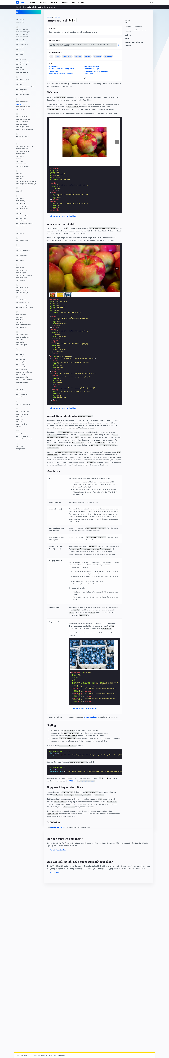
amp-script (19, 352)
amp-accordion (21, 42)
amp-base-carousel (22, 79)
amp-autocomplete (22, 72)
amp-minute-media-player (24, 275)
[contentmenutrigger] (138, 20)
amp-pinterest (20, 317)
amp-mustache (21, 280)
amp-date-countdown (23, 119)
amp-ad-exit (20, 47)
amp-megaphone (21, 273)
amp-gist (19, 179)
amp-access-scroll (22, 37)
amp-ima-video (21, 203)
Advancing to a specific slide (134, 26)
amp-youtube (20, 449)
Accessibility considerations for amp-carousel (136, 30)
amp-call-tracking (22, 102)
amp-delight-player (22, 126)
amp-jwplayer (20, 233)
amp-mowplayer (21, 278)
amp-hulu (19, 191)
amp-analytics (20, 54)
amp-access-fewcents (23, 29)
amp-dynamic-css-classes (24, 129)
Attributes (128, 35)
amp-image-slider (22, 208)
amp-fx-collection (21, 164)
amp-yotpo (19, 446)
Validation (128, 46)
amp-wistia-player (22, 436)
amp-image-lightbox (22, 206)
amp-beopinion (21, 82)
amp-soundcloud (21, 369)
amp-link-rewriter (22, 255)
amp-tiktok (19, 389)
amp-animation (21, 59)
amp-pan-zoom (21, 315)
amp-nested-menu (22, 287)
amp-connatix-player (23, 107)
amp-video (19, 416)
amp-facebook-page (22, 151)
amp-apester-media (22, 62)
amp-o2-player (21, 300)
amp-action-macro (22, 44)
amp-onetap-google (22, 302)
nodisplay (97, 56)
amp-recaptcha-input (23, 337)
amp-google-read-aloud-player (26, 184)
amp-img (19, 211)
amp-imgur (19, 213)
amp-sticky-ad (20, 374)
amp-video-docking (22, 411)
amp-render (20, 342)
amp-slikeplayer (21, 362)
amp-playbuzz (20, 322)
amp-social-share (21, 367)
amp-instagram (21, 221)
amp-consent (20, 109)
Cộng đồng (53, 2)
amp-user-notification (23, 404)
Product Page (53, 71)
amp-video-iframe (22, 414)
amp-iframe (20, 198)
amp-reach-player (22, 334)
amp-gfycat (19, 176)
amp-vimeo (19, 419)
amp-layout (19, 248)
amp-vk (18, 426)
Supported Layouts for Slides (134, 42)
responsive (108, 56)
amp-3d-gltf (20, 19)
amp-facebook (20, 154)
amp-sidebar (20, 357)
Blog (73, 2)
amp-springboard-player (24, 372)
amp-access (20, 39)
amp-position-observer (23, 325)
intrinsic (87, 56)
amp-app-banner (21, 64)
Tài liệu (42, 2)
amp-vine (19, 421)
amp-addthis (20, 52)
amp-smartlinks (21, 364)
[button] (117, 142)
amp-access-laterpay (23, 32)
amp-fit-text (20, 156)
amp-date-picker (21, 124)
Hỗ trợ (80, 2)
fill (51, 56)
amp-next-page (21, 290)
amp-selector (20, 354)
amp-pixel (19, 320)
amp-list (18, 258)
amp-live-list (20, 260)
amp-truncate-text (22, 394)
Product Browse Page (91, 69)
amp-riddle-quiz (21, 345)
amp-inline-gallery (22, 216)
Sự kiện (64, 2)
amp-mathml (20, 268)
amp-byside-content (22, 94)
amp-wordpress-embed (23, 439)
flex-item (78, 56)
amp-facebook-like (22, 149)
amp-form (19, 161)
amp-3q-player (21, 22)
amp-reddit (19, 339)
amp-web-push (21, 434)
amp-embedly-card (22, 136)
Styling (127, 38)
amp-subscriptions (22, 382)
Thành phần (57, 17)
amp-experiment (21, 139)
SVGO (71, 781)
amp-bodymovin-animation (25, 87)
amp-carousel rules (57, 827)
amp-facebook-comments (24, 146)
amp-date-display (22, 121)
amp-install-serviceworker (24, 223)
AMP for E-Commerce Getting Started (61, 69)
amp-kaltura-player (22, 240)
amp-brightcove (21, 92)
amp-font (19, 159)
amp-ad (18, 49)
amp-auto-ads (20, 69)
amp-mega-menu (21, 270)
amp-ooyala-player (22, 305)
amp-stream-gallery (22, 377)
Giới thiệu (32, 2)
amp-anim (19, 57)
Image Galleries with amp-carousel (96, 71)
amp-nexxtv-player (22, 292)
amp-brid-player (21, 89)
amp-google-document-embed (26, 181)
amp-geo (19, 173)
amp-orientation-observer (24, 307)
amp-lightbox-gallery (23, 250)
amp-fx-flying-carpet (22, 166)
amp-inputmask (21, 218)
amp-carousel (20, 104)
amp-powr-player (21, 327)
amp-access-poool (22, 34)
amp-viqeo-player (22, 424)
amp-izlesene (20, 226)
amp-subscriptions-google (24, 379)
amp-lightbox (20, 253)
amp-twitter (20, 397)
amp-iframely (20, 201)
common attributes (90, 717)
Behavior (127, 23)
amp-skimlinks (21, 359)
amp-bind (19, 84)
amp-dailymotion (21, 116)
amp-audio (19, 67)
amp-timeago (20, 392)
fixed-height (67, 56)
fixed (57, 56)
